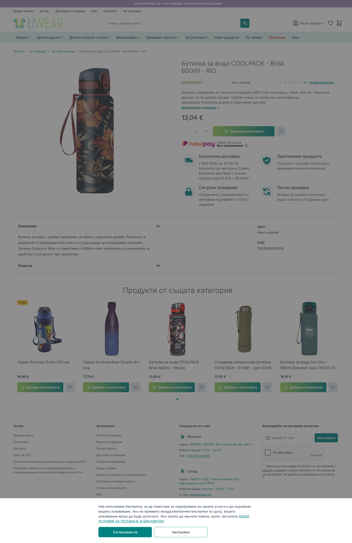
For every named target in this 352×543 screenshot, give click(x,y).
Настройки (181, 532)
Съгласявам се (125, 532)
